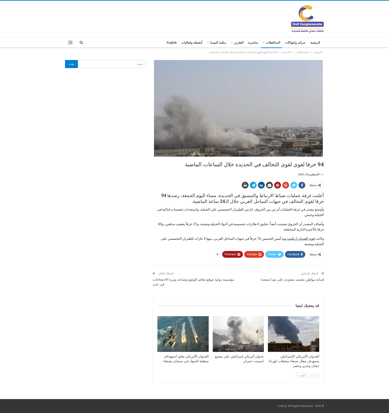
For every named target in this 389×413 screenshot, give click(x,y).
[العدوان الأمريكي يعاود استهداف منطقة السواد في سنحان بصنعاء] (183, 334)
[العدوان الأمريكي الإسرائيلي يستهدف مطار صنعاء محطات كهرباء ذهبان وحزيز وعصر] (293, 334)
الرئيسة (315, 42)
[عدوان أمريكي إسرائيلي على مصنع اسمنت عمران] (238, 334)
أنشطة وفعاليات (191, 42)
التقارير (239, 42)
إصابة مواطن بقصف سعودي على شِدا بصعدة (292, 280)
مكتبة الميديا (218, 42)
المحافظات (273, 42)
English (172, 42)
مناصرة (253, 42)
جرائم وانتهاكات (295, 42)
